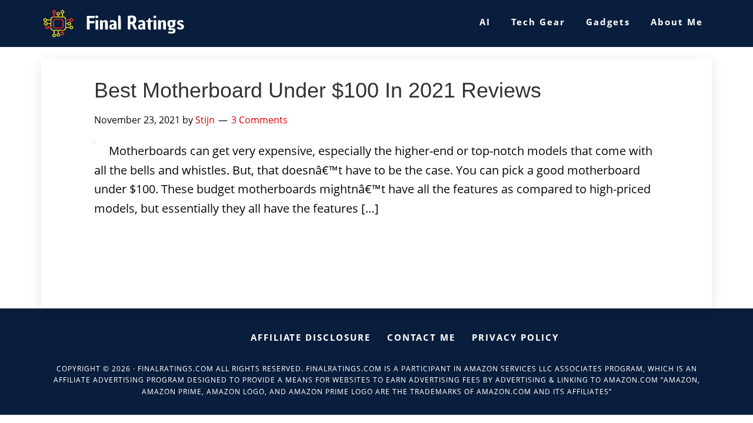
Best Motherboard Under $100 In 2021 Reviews (317, 90)
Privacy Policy (515, 337)
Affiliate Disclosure (311, 337)
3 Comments (259, 119)
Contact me (421, 337)
